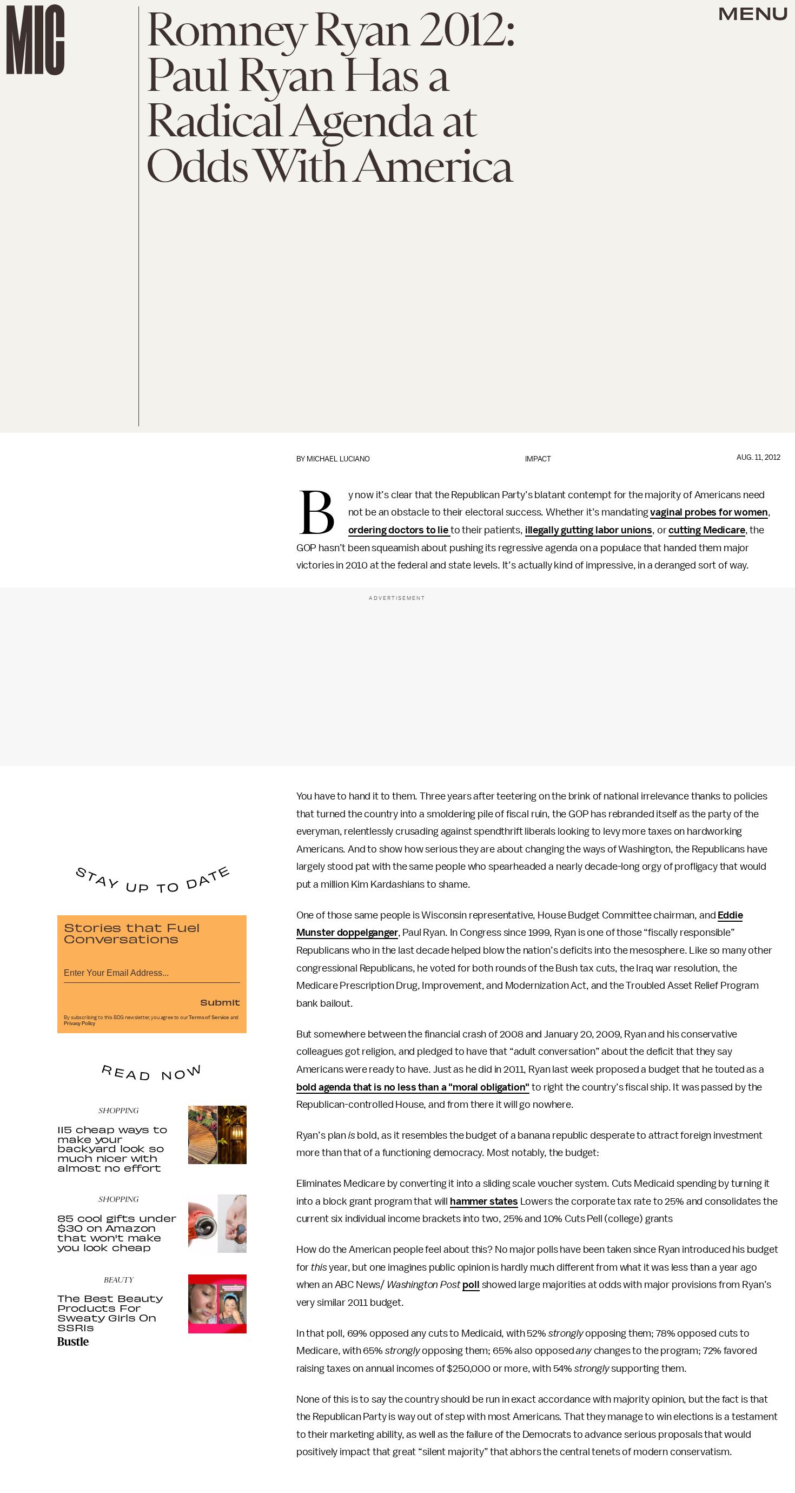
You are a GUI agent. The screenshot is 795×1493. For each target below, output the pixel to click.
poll (470, 1284)
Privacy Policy (79, 1023)
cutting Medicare (706, 530)
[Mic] (35, 39)
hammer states (484, 1201)
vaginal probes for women (708, 512)
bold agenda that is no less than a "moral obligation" (413, 1087)
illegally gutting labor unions (588, 530)
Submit (220, 1001)
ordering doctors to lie (399, 530)
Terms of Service (209, 1017)
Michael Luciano (338, 459)
